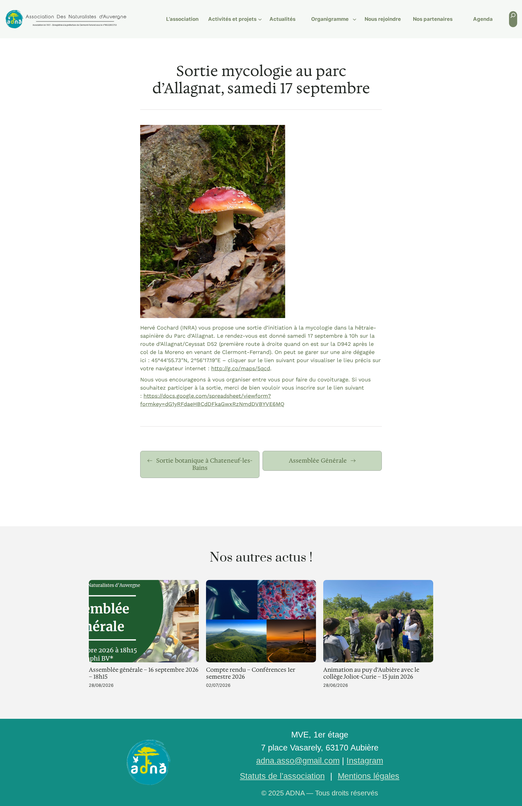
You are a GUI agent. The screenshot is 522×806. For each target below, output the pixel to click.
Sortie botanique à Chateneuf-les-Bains (204, 464)
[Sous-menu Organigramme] (354, 19)
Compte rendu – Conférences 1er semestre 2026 (250, 673)
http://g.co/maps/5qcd (240, 368)
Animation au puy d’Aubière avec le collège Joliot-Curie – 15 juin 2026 (371, 673)
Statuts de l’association (282, 776)
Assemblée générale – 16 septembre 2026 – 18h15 (143, 673)
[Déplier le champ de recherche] (513, 19)
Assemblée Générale (318, 460)
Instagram (364, 760)
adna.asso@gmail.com (298, 760)
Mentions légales (368, 776)
